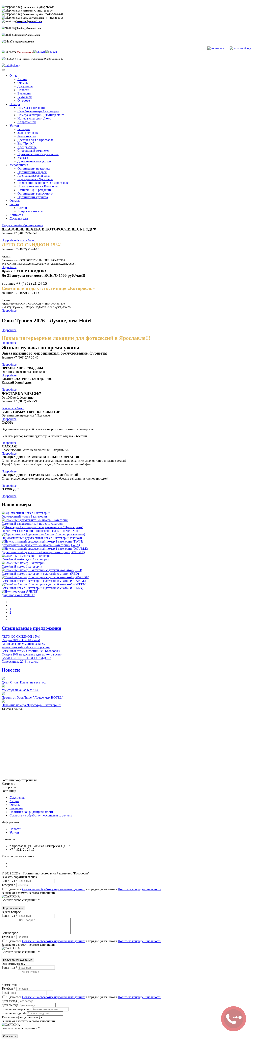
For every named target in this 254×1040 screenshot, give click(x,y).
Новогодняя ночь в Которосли (38, 186)
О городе (23, 100)
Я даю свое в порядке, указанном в (83, 889)
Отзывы (22, 82)
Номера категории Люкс (34, 118)
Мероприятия (19, 165)
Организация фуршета (32, 197)
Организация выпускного (35, 193)
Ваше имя (9, 880)
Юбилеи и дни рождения (34, 190)
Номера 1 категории (31, 107)
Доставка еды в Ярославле (35, 140)
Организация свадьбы (32, 172)
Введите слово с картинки (21, 900)
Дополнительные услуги (34, 161)
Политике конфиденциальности (139, 889)
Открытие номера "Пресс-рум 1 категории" (31, 705)
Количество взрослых (17, 1009)
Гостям (14, 204)
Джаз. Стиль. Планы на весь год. (24, 682)
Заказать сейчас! (13, 408)
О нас (13, 75)
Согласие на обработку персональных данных (41, 815)
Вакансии (24, 93)
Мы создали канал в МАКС (20, 690)
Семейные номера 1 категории (38, 111)
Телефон (8, 885)
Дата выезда (10, 1005)
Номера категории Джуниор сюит (40, 115)
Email (6, 992)
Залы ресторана (27, 132)
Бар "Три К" (25, 143)
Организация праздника (33, 168)
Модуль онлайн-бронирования (22, 225)
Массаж (22, 157)
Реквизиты (24, 97)
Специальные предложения (31, 628)
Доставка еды (19, 218)
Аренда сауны (27, 147)
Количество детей (14, 1013)
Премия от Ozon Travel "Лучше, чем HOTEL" (32, 697)
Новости (23, 90)
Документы (25, 86)
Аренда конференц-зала (33, 175)
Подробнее (9, 240)
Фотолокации (26, 136)
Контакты (16, 215)
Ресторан (23, 129)
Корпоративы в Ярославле (35, 179)
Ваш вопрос (10, 933)
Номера (15, 104)
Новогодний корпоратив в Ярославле (42, 182)
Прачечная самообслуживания (38, 154)
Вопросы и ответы (30, 211)
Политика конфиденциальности (31, 811)
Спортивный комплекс (33, 150)
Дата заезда (10, 1000)
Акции (22, 79)
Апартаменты (26, 122)
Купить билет (26, 240)
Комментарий (11, 984)
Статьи (22, 207)
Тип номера (10, 1017)
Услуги (14, 125)
